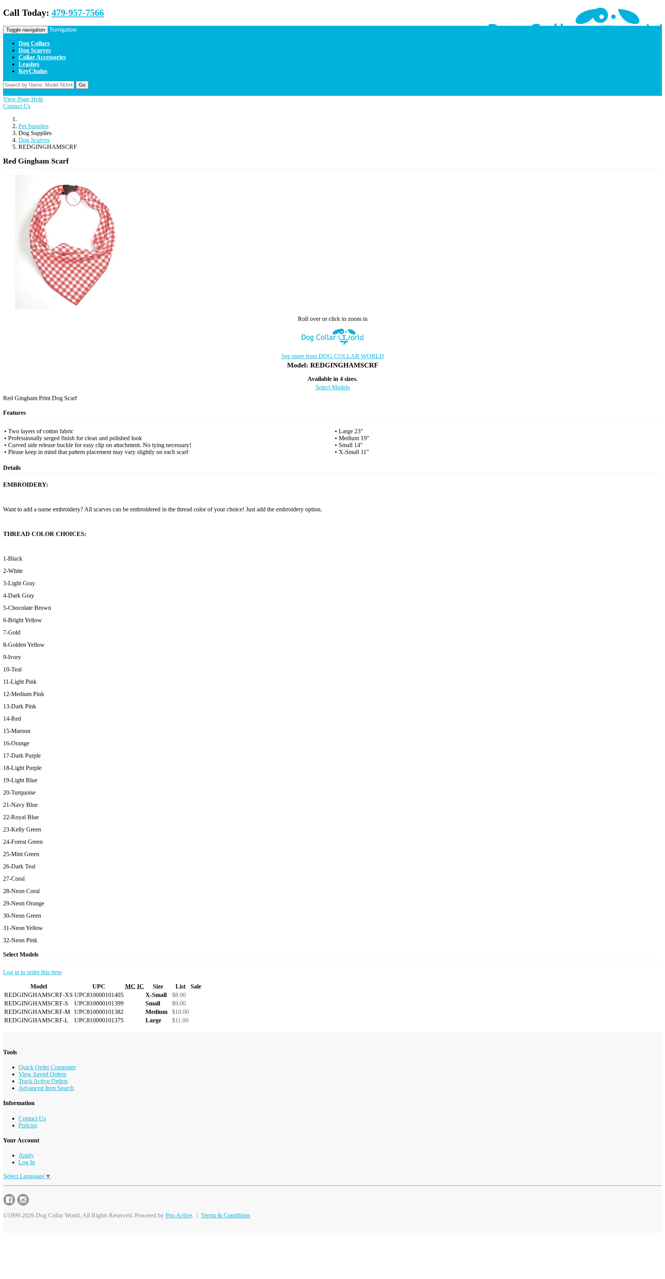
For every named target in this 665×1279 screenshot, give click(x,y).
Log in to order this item (32, 972)
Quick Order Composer (47, 1067)
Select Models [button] (333, 387)
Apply (26, 1155)
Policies (27, 1125)
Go (82, 85)
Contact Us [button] (33, 92)
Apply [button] (55, 92)
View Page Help (23, 99)
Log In (26, 1162)
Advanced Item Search (46, 1088)
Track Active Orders (43, 1081)
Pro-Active (178, 1215)
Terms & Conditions (225, 1215)
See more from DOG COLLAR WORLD (332, 356)
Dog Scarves (34, 140)
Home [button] (10, 92)
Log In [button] (73, 92)
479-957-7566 (78, 13)
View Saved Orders (42, 1074)
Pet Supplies (33, 126)
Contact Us (16, 106)
